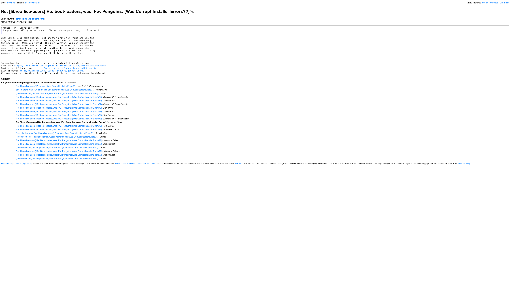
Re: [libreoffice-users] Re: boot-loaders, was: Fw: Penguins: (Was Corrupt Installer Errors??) (95, 11)
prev (9, 2)
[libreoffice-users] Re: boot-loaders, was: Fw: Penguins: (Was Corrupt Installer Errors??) (57, 93)
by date (485, 2)
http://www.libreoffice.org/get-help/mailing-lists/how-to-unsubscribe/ (60, 65)
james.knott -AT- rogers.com (30, 18)
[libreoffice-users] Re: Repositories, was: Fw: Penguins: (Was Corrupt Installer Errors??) (57, 136)
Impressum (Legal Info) (22, 163)
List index (504, 2)
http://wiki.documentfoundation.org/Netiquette (67, 68)
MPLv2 (238, 163)
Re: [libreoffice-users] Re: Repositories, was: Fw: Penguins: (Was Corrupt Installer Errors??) (59, 140)
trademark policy (464, 163)
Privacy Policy (6, 163)
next (13, 2)
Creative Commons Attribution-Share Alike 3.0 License (134, 163)
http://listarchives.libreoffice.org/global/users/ (52, 70)
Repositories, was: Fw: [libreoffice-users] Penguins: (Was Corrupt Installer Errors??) (55, 133)
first (26, 2)
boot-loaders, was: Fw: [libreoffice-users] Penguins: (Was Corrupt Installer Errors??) (55, 89)
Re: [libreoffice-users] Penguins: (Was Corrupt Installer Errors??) (46, 86)
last (39, 2)
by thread (494, 2)
